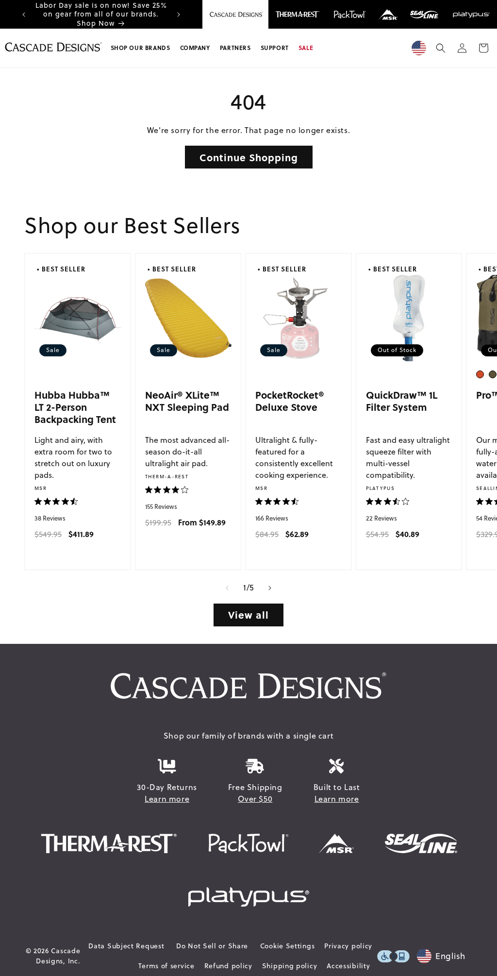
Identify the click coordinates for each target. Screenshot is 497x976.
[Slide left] (227, 588)
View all (248, 614)
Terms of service (166, 966)
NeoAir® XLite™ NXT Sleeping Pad (187, 400)
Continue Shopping (248, 157)
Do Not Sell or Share (212, 946)
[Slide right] (270, 588)
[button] (140, 48)
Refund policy (228, 966)
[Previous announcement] (23, 14)
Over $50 (255, 798)
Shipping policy (289, 966)
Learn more (167, 798)
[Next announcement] (178, 14)
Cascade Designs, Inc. (58, 956)
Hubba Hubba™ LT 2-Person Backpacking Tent (75, 406)
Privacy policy (348, 946)
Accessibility (348, 966)
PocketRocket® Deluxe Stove (289, 400)
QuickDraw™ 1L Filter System (401, 400)
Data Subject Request (126, 946)
